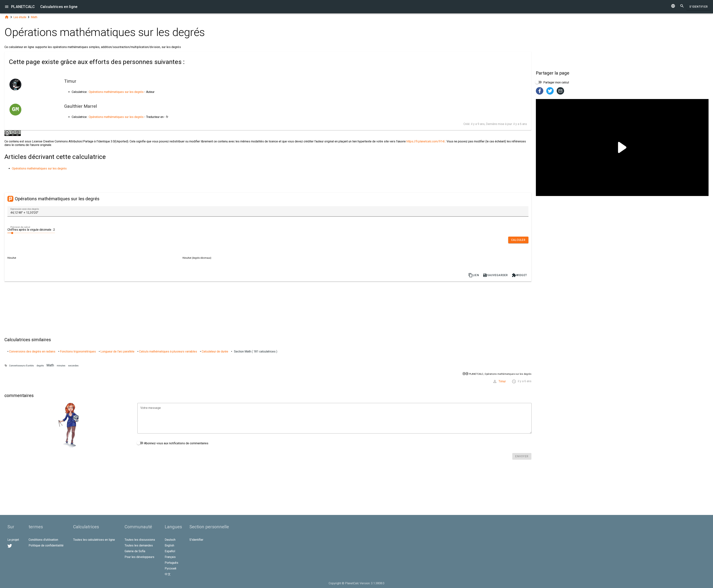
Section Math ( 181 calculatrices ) (255, 351)
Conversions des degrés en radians (32, 351)
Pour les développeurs (139, 557)
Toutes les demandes (139, 545)
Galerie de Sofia (135, 551)
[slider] (31, 232)
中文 (168, 574)
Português (171, 562)
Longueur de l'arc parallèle (117, 351)
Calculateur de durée (215, 351)
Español (170, 551)
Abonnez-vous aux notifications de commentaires (175, 443)
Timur (502, 381)
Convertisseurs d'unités (21, 365)
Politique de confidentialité (46, 545)
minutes (61, 365)
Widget (519, 275)
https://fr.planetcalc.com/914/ (425, 141)
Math (34, 17)
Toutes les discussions (140, 539)
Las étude (19, 17)
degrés (40, 365)
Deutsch (170, 539)
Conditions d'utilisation (43, 539)
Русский (170, 568)
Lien (473, 275)
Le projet (13, 539)
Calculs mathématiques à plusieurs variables (168, 351)
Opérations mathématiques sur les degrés (116, 92)
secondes (73, 365)
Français (170, 557)
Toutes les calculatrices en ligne (94, 539)
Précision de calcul (20, 227)
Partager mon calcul (556, 82)
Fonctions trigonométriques (78, 351)
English (169, 545)
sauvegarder (495, 275)
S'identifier (698, 6)
